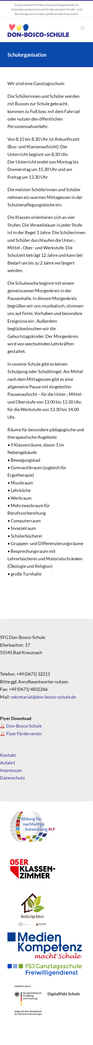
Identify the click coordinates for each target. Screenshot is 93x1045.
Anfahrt (7, 762)
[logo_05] (32, 852)
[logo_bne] (32, 811)
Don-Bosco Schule (24, 726)
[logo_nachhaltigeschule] (32, 893)
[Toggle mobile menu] (83, 27)
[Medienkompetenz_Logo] (44, 934)
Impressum (11, 770)
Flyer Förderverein (24, 733)
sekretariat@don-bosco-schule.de (43, 697)
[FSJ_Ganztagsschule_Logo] (44, 966)
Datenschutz (12, 777)
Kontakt (8, 755)
